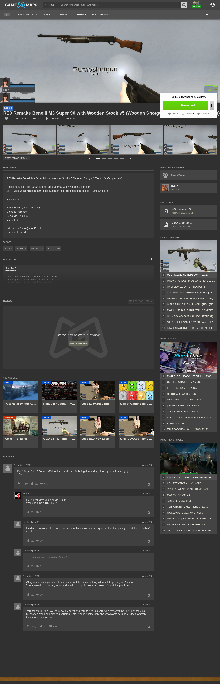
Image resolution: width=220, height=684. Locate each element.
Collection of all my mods (184, 382)
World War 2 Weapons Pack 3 (185, 399)
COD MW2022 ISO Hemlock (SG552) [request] (191, 292)
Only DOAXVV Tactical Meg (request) (190, 316)
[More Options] (212, 105)
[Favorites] (7, 14)
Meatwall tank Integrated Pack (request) (191, 298)
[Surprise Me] (209, 14)
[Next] (130, 158)
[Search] (184, 5)
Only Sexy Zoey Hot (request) (186, 286)
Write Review (78, 343)
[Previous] (89, 158)
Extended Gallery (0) (16, 158)
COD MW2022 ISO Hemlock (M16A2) (187, 275)
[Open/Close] (152, 259)
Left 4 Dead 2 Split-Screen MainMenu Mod (191, 417)
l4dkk (174, 186)
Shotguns (54, 248)
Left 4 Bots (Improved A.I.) (183, 388)
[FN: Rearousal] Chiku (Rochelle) (187, 429)
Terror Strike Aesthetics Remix (187, 507)
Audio (8, 248)
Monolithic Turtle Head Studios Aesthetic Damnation (191, 477)
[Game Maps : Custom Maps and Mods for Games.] (21, 4)
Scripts (21, 248)
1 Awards (54, 118)
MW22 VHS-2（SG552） (180, 495)
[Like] (6, 118)
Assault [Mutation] (179, 501)
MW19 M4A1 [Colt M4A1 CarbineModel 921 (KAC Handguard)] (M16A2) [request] (191, 280)
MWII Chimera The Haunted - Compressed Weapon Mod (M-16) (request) (191, 310)
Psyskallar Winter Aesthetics (186, 524)
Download (187, 105)
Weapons (37, 248)
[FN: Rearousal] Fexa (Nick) (183, 405)
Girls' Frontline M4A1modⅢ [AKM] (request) (191, 304)
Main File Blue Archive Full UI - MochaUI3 (191, 376)
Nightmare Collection (181, 394)
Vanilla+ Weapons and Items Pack (188, 489)
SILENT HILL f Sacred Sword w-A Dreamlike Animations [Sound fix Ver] (191, 322)
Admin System (175, 423)
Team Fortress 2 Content (183, 411)
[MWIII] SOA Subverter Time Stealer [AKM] (191, 328)
